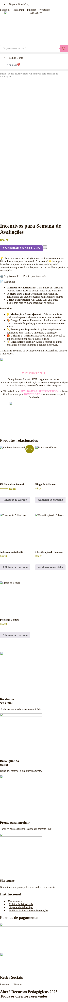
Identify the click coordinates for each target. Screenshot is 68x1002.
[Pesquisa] (64, 48)
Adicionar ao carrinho (21, 248)
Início (3, 73)
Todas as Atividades (18, 73)
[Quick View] (3, 492)
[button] (34, 53)
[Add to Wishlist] (45, 247)
